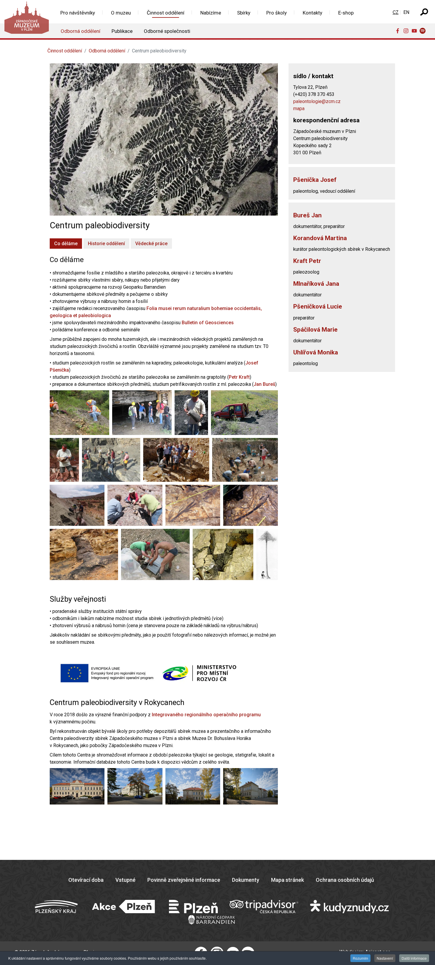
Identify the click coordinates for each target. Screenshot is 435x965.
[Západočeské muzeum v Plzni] (26, 19)
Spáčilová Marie (315, 329)
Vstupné (125, 880)
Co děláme (66, 243)
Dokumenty (245, 880)
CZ (396, 12)
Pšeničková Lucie (317, 306)
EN (406, 12)
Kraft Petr (307, 260)
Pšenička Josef (314, 179)
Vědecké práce (151, 243)
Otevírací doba (86, 880)
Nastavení (385, 958)
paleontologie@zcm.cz (317, 101)
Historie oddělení (106, 243)
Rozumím (360, 958)
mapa (298, 108)
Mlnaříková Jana (316, 283)
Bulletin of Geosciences (208, 322)
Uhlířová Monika (315, 352)
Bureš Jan (307, 215)
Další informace (414, 958)
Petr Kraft (239, 377)
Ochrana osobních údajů (345, 880)
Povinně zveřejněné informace (183, 880)
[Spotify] (424, 30)
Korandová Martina (320, 238)
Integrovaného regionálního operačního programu (206, 714)
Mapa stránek (287, 880)
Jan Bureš (264, 384)
